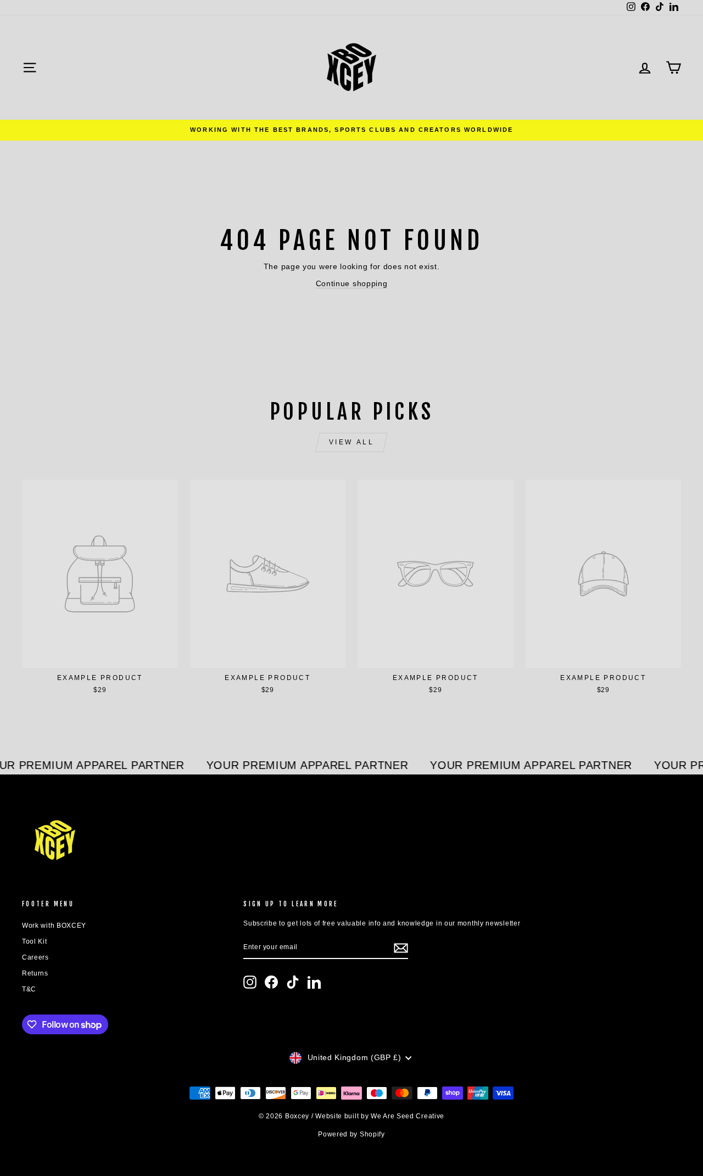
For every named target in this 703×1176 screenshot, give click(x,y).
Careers (35, 957)
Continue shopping (352, 283)
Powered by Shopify (351, 1134)
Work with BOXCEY (54, 925)
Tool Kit (34, 941)
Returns (35, 973)
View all (352, 442)
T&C (29, 989)
